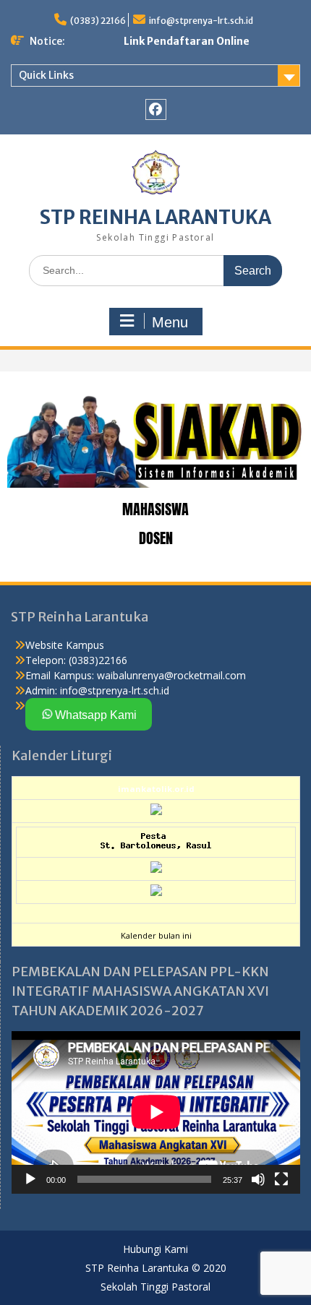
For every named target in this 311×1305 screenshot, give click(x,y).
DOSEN (156, 538)
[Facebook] (155, 109)
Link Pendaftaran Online (187, 41)
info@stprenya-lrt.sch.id (201, 20)
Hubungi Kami (155, 1249)
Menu (170, 322)
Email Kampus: (59, 675)
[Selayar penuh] (281, 1179)
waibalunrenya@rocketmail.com (171, 675)
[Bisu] (258, 1179)
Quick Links (46, 75)
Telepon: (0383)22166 (76, 660)
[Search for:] (155, 270)
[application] (156, 1112)
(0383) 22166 (98, 20)
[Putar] (30, 1179)
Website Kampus (64, 645)
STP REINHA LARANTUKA (155, 217)
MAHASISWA (155, 509)
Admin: (41, 690)
